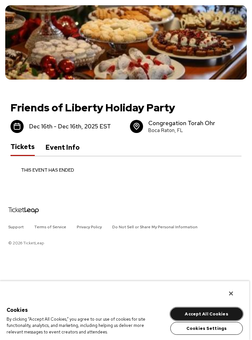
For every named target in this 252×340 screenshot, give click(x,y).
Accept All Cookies (206, 314)
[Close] (231, 293)
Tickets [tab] (22, 147)
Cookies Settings (206, 328)
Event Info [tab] (62, 147)
